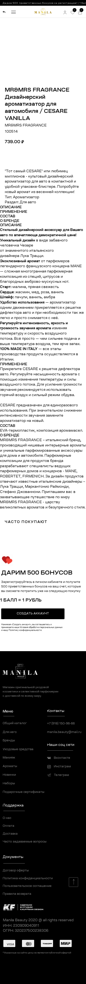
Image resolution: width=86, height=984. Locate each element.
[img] (4, 12)
